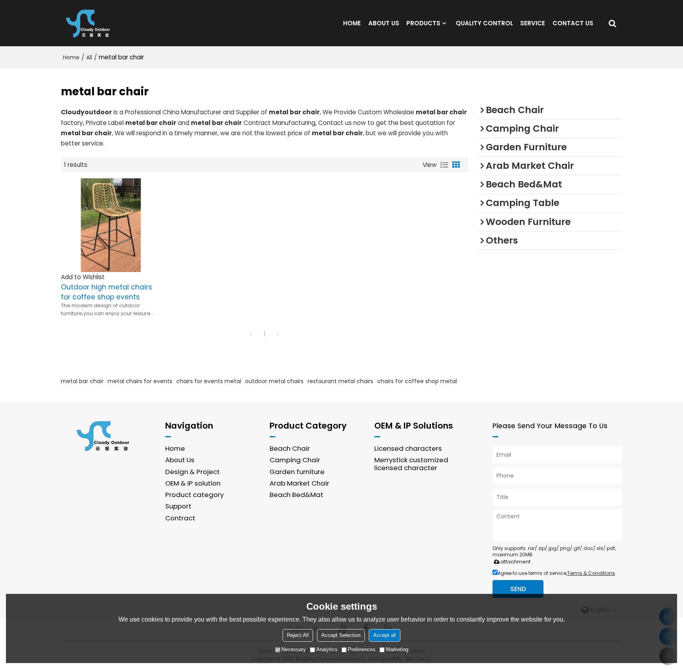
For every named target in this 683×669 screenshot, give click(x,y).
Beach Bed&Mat (296, 494)
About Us (179, 460)
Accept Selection (340, 635)
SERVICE (532, 23)
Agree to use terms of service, (556, 573)
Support (178, 506)
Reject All (298, 635)
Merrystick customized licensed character (411, 463)
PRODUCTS (423, 23)
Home (71, 57)
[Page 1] (251, 334)
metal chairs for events (140, 381)
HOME (352, 23)
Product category (194, 494)
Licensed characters (408, 448)
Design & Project (192, 471)
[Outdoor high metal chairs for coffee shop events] (109, 225)
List (444, 165)
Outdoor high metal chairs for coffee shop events (106, 291)
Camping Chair (295, 460)
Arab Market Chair (299, 483)
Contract (180, 518)
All (89, 57)
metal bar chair (82, 381)
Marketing (397, 649)
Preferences (361, 649)
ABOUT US (383, 23)
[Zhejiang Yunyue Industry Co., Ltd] (90, 23)
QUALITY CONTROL (484, 23)
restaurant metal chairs (340, 381)
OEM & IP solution (193, 483)
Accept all (384, 635)
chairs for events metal (208, 381)
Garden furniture (297, 471)
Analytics (327, 649)
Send (518, 589)
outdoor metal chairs (274, 381)
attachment (515, 561)
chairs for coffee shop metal (417, 381)
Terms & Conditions (591, 573)
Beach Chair (290, 448)
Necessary (293, 649)
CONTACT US (573, 23)
